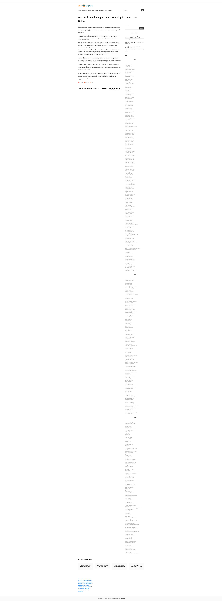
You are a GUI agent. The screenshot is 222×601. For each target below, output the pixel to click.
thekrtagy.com (128, 235)
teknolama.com (128, 467)
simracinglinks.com (129, 305)
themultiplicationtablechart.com (132, 408)
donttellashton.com (129, 430)
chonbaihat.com (128, 353)
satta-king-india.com (129, 131)
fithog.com (127, 360)
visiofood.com (128, 209)
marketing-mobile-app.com (131, 495)
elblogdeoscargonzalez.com (131, 355)
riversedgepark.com (129, 76)
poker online (87, 588)
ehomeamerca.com (129, 113)
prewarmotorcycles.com (130, 304)
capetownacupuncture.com (131, 448)
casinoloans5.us (128, 378)
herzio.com (127, 434)
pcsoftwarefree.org (129, 97)
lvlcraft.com (127, 125)
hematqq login (81, 588)
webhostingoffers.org (129, 111)
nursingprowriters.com (130, 523)
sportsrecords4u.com (129, 155)
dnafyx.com (127, 100)
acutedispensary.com (130, 526)
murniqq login (88, 586)
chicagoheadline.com (129, 71)
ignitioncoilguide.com (129, 264)
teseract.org (128, 205)
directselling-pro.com (129, 260)
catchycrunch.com (129, 79)
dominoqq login (81, 582)
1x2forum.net (128, 65)
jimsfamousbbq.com (129, 279)
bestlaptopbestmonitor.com (131, 362)
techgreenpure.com (129, 116)
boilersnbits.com (128, 474)
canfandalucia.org (129, 230)
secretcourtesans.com (130, 68)
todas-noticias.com (129, 438)
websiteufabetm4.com (130, 169)
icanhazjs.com (128, 390)
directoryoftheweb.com (130, 429)
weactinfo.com (128, 491)
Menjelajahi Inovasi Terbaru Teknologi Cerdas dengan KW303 (111, 89)
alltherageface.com (129, 255)
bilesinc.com (127, 326)
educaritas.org (128, 86)
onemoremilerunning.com (130, 483)
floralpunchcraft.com (129, 497)
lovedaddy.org (128, 506)
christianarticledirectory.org (131, 412)
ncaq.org (127, 90)
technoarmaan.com (129, 246)
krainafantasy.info (129, 437)
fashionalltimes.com (129, 244)
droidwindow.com (129, 210)
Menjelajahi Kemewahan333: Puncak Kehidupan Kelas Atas (133, 46)
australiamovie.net (129, 281)
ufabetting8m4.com (129, 158)
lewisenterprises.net (129, 95)
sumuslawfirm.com (129, 521)
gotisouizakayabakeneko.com (131, 454)
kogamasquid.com (129, 406)
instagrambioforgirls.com (130, 485)
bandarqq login (81, 580)
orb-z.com (127, 470)
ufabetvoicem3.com (129, 165)
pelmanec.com (128, 426)
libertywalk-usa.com (129, 280)
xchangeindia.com (129, 237)
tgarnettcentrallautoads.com (131, 294)
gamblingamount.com (130, 542)
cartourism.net (128, 394)
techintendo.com (129, 115)
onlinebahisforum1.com (130, 69)
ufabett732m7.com (129, 208)
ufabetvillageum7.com (130, 163)
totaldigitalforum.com (130, 245)
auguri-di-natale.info (129, 288)
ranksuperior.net (128, 538)
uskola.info (127, 190)
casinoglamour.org (129, 409)
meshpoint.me (128, 455)
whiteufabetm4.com (129, 170)
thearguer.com (128, 494)
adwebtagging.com (129, 537)
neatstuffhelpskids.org (130, 335)
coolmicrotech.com (129, 238)
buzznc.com (127, 251)
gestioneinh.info (128, 201)
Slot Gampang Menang (93, 10)
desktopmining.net (129, 399)
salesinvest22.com (129, 203)
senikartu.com (128, 440)
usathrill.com (128, 227)
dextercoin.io (128, 410)
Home (79, 10)
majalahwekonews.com (130, 423)
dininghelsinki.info (129, 173)
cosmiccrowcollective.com (131, 451)
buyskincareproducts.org (130, 403)
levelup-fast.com (129, 147)
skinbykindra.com (128, 253)
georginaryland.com (129, 363)
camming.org (128, 72)
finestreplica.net (128, 177)
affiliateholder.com (129, 555)
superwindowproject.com (130, 387)
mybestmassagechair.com (131, 372)
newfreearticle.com (129, 477)
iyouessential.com (129, 102)
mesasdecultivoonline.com (131, 473)
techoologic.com (129, 223)
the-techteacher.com (130, 241)
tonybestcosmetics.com (130, 249)
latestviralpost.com (129, 476)
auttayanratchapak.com (130, 459)
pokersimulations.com (130, 149)
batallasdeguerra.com (130, 333)
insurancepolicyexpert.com (131, 311)
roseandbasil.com (129, 365)
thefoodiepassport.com (130, 385)
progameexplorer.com (130, 258)
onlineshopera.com (129, 93)
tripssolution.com (129, 130)
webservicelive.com (129, 270)
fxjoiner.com (127, 252)
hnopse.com (128, 545)
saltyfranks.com (128, 319)
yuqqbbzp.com (128, 136)
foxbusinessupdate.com (130, 505)
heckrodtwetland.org (129, 369)
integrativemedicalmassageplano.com (133, 508)
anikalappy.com (128, 172)
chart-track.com (128, 340)
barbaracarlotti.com (129, 398)
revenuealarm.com (129, 262)
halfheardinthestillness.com (131, 370)
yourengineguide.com (130, 231)
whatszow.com (128, 112)
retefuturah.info (128, 181)
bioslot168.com (128, 267)
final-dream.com (128, 198)
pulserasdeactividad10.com (131, 396)
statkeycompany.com (130, 312)
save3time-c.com (129, 298)
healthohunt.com (129, 180)
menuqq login (81, 578)
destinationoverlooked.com (131, 541)
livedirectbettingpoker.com (131, 503)
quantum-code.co (129, 195)
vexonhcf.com (128, 299)
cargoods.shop (128, 447)
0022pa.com (127, 323)
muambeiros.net (128, 351)
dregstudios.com (129, 334)
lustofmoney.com (129, 548)
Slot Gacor (84, 10)
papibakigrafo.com (129, 388)
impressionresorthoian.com (131, 517)
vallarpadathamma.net (130, 465)
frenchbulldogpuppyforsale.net (132, 405)
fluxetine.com (128, 374)
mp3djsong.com (128, 284)
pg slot (87, 585)
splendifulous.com (129, 154)
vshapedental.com (129, 228)
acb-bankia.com (128, 510)
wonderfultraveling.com (130, 341)
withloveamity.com (129, 104)
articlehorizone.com (129, 134)
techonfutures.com (129, 221)
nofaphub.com (128, 80)
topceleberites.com (129, 156)
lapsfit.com (127, 145)
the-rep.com (128, 317)
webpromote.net (129, 356)
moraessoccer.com (129, 337)
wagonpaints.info (129, 191)
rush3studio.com (128, 431)
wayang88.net (128, 167)
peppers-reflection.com (130, 551)
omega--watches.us (129, 291)
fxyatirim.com (128, 107)
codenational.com (129, 256)
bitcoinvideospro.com (130, 449)
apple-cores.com (129, 395)
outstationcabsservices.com (131, 234)
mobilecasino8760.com (130, 376)
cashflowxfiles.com (129, 487)
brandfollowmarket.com (130, 533)
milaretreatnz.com (129, 327)
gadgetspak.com (129, 141)
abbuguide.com (128, 108)
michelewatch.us (128, 290)
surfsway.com (128, 120)
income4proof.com (129, 84)
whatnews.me (128, 197)
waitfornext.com (128, 192)
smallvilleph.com (128, 330)
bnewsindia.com (128, 216)
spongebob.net (128, 456)
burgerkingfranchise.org (130, 463)
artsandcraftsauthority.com (131, 269)
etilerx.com (127, 176)
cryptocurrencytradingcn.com (131, 528)
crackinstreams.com (129, 140)
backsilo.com (128, 515)
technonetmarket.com (130, 185)
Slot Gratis (101, 10)
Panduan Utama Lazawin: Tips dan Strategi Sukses (134, 50)
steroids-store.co (129, 358)
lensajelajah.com (128, 87)
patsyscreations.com (129, 83)
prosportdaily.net (129, 202)
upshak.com (127, 513)
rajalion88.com (128, 73)
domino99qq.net (128, 427)
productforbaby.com (129, 469)
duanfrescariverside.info (130, 174)
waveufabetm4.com (129, 166)
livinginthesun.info (129, 444)
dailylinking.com (128, 98)
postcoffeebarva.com (130, 460)
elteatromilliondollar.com (130, 462)
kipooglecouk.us (128, 381)
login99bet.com (128, 66)
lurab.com (127, 263)
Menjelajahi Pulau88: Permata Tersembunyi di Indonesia (134, 43)
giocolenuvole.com (129, 101)
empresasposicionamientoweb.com (133, 248)
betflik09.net (128, 89)
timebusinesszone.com (130, 549)
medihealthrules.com (129, 226)
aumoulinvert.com (129, 384)
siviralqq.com (128, 516)
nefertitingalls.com (129, 82)
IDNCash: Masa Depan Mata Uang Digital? (89, 88)
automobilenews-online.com (131, 242)
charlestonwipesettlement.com (132, 531)
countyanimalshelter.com (130, 535)
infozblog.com (128, 352)
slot (92, 82)
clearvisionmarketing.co (130, 194)
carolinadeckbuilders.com (130, 313)
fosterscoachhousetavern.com (132, 472)
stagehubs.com (128, 64)
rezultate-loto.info (129, 152)
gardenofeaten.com (129, 480)
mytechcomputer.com (130, 266)
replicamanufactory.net (130, 151)
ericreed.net (127, 373)
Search (127, 25)
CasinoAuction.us (129, 380)
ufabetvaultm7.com (129, 162)
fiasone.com (128, 498)
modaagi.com (128, 329)
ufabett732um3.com (129, 188)
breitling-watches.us (129, 293)
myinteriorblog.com (129, 215)
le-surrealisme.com (129, 308)
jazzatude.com (128, 322)
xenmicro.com (128, 91)
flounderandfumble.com (130, 179)
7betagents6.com (129, 137)
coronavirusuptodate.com (130, 138)
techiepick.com (128, 217)
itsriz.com (127, 445)
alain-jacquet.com (129, 452)
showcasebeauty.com (130, 309)
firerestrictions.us (129, 348)
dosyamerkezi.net (129, 306)
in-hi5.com (127, 436)
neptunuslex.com (129, 287)
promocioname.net (129, 342)
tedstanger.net (128, 187)
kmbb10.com (128, 488)
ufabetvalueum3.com (130, 161)
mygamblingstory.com (130, 422)
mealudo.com (128, 501)
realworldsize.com (129, 466)
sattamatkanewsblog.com (131, 527)
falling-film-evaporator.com (131, 520)
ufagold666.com (128, 213)
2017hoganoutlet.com (130, 424)
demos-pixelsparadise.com (131, 301)
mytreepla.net (128, 148)
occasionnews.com (129, 546)
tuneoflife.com (128, 552)
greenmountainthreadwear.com (132, 524)
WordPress (123, 598)
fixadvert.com (128, 295)
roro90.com (127, 433)
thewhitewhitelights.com (130, 366)
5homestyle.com (129, 413)
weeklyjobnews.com (129, 534)
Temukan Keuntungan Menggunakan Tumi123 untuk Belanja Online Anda (133, 36)
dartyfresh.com (128, 94)
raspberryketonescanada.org (131, 224)
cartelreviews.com (129, 119)
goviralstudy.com (129, 392)
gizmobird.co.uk (128, 283)
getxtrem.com (128, 490)
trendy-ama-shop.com (130, 206)
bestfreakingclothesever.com (131, 519)
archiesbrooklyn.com (129, 349)
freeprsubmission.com (130, 212)
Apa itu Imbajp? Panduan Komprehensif (133, 39)
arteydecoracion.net (129, 359)
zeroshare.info (128, 324)
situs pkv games (88, 578)
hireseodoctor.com (129, 144)
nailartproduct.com (129, 122)
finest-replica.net (129, 199)
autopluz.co (127, 297)
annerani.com (128, 320)
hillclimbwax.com (128, 544)
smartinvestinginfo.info (130, 183)
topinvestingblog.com (130, 315)
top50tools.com (128, 316)
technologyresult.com (130, 109)
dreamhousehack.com (130, 240)
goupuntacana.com (129, 75)
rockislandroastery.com (130, 259)
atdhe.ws (127, 367)
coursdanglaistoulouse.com (131, 286)
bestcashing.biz (128, 347)
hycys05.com (128, 481)
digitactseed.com (129, 123)
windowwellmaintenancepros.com (132, 553)
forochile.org (128, 338)
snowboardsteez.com (130, 484)
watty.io (127, 442)
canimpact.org (128, 391)
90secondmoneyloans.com (131, 126)
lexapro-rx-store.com (129, 402)
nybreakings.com (128, 233)
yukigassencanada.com (130, 133)
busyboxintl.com (128, 458)
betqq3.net (127, 377)
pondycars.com (128, 220)
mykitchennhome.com (130, 383)
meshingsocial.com (129, 492)
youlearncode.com (129, 105)
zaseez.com (127, 77)
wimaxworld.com (128, 344)
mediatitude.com (129, 302)
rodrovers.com (128, 129)
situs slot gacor (108, 10)
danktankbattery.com (130, 499)
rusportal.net (128, 441)
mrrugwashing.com (129, 509)
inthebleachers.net (129, 401)
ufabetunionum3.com (130, 159)
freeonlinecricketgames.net (131, 345)
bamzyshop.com (128, 219)
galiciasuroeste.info (129, 331)
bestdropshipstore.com (130, 118)
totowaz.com (128, 530)
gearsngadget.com (129, 143)
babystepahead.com (129, 539)
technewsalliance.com (130, 184)
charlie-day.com (128, 502)
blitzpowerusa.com (129, 479)
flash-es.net (127, 512)
